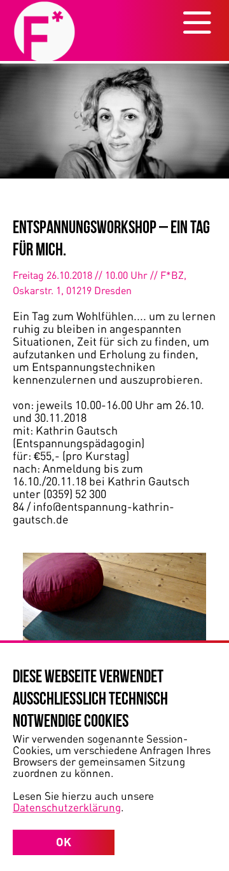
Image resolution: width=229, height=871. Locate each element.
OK (63, 842)
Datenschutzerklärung (67, 806)
